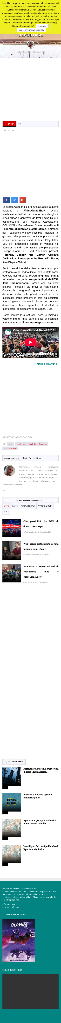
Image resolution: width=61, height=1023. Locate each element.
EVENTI (28, 437)
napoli (18, 444)
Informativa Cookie (10, 907)
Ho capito (42, 26)
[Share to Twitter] (14, 202)
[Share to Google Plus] (23, 202)
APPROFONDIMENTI (15, 437)
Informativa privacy (11, 904)
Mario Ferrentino (24, 52)
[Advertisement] (30, 89)
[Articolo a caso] (9, 130)
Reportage (43, 444)
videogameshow (10, 448)
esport (10, 444)
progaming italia (29, 444)
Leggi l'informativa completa (31, 30)
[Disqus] (30, 633)
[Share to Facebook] (6, 202)
